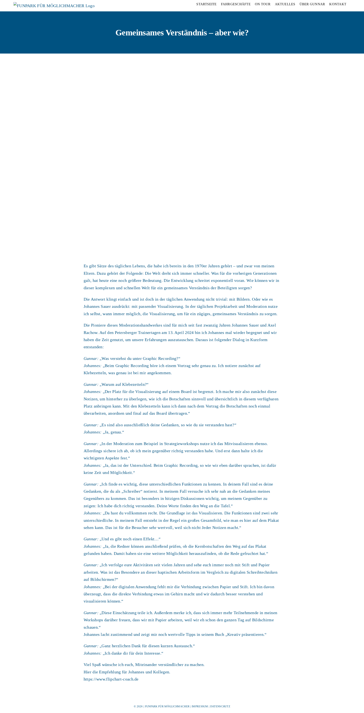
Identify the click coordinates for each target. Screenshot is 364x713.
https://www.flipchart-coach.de (111, 679)
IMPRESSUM (200, 706)
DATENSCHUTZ (220, 706)
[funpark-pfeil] (24, 299)
